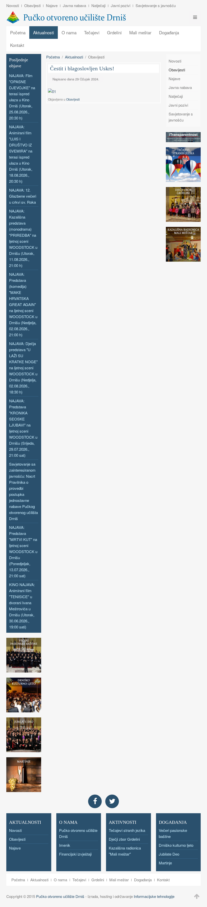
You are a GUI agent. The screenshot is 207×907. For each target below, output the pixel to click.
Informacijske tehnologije (154, 896)
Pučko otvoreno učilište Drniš (60, 896)
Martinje (165, 862)
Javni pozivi (120, 5)
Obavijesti (32, 5)
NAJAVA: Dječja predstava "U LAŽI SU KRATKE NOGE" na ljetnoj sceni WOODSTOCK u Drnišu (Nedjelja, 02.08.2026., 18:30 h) (23, 368)
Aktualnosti (43, 32)
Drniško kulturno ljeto (176, 845)
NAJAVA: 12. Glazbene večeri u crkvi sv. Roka (22, 196)
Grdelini (114, 32)
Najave (52, 5)
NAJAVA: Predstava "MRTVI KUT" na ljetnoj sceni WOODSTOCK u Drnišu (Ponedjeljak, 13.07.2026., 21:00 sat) (23, 551)
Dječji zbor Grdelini (124, 839)
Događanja (169, 32)
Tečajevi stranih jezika (127, 830)
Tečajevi (91, 32)
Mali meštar (140, 32)
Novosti (12, 5)
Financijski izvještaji (75, 854)
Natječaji (98, 5)
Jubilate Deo (169, 854)
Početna (17, 32)
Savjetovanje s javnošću (156, 5)
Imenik (64, 845)
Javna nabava (74, 5)
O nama (69, 32)
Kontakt (17, 45)
